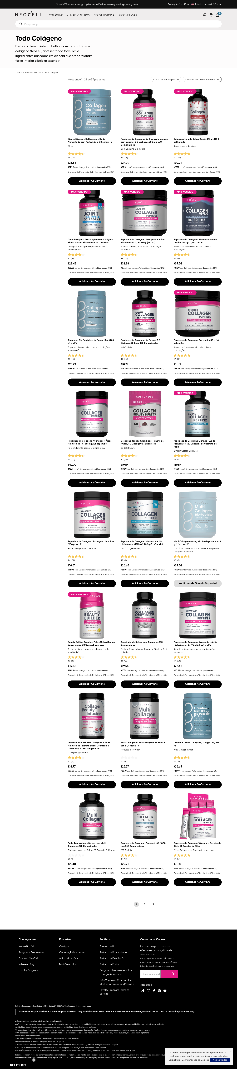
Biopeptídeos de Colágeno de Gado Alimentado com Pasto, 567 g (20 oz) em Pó (90, 140)
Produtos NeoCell (33, 72)
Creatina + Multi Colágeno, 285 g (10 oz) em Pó (196, 744)
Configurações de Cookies (195, 1059)
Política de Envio (109, 964)
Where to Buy (26, 964)
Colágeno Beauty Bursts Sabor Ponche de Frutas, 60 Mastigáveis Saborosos (142, 442)
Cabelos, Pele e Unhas (72, 952)
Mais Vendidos (67, 964)
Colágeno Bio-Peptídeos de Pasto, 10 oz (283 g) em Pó (91, 341)
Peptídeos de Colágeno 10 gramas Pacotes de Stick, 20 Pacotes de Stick (197, 844)
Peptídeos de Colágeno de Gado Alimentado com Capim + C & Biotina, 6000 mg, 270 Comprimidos (144, 142)
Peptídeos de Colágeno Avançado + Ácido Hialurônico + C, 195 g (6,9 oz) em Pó (195, 643)
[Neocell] (29, 13)
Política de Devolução (112, 958)
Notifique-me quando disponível (197, 583)
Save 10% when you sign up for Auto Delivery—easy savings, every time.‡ (98, 4)
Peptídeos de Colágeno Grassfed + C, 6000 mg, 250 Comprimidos (143, 844)
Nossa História (27, 946)
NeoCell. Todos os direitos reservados (76, 1006)
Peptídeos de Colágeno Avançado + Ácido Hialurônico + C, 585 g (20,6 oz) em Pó (90, 442)
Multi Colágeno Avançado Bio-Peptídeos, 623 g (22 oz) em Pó (197, 543)
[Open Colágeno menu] (67, 15)
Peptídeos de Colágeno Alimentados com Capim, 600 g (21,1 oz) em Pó (195, 241)
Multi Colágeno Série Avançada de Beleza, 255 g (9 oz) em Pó (143, 744)
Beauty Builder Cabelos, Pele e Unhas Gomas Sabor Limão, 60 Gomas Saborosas (91, 643)
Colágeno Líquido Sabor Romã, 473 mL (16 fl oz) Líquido (196, 140)
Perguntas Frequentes (31, 952)
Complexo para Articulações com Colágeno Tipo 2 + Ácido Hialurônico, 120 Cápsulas (90, 241)
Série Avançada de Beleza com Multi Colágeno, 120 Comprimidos (87, 844)
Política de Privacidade (113, 952)
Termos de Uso (108, 946)
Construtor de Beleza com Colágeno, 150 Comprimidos (142, 643)
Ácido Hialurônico (69, 958)
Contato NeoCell (28, 958)
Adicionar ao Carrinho (92, 181)
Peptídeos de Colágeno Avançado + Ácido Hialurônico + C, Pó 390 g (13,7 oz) (142, 241)
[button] (205, 15)
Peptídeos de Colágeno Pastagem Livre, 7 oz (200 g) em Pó (91, 543)
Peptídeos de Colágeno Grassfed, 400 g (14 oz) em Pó (196, 341)
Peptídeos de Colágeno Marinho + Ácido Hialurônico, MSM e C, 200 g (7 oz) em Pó (142, 543)
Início (19, 72)
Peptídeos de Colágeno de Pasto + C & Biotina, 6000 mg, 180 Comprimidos (140, 341)
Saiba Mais (174, 1059)
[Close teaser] (33, 1060)
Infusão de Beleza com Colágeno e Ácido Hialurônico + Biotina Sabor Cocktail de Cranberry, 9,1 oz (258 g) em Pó (89, 746)
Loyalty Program (28, 970)
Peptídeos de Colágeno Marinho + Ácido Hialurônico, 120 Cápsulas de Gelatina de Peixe (195, 444)
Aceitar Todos (220, 1059)
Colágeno (65, 946)
